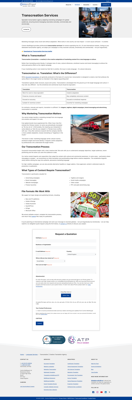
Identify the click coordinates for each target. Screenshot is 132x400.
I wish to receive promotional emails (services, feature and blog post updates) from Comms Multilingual (65, 310)
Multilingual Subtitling (49, 381)
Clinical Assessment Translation (75, 366)
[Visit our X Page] (110, 392)
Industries (86, 4)
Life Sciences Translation (74, 369)
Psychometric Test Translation (75, 375)
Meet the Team (95, 363)
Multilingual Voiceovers (49, 378)
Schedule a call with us (97, 380)
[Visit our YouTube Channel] (101, 392)
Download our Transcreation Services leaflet (38, 51)
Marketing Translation (73, 372)
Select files (66, 295)
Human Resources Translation (75, 381)
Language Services (32, 354)
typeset (33, 216)
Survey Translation (72, 378)
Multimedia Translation (49, 372)
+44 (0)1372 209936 (26, 363)
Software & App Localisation (75, 386)
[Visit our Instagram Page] (97, 392)
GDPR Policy (71, 398)
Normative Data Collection (50, 389)
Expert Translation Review (50, 384)
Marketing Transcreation (50, 369)
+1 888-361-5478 (25, 364)
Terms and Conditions (81, 398)
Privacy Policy (63, 398)
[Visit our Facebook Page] (93, 392)
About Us (68, 4)
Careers (95, 4)
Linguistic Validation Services (51, 386)
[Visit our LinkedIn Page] (106, 392)
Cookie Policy (92, 398)
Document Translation (49, 363)
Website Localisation (49, 366)
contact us (63, 224)
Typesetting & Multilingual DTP (51, 375)
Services (77, 4)
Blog (92, 369)
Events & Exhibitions (96, 366)
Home (22, 354)
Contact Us (106, 4)
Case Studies (94, 372)
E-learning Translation (73, 384)
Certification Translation (73, 363)
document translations (32, 77)
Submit (39, 323)
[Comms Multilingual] (28, 4)
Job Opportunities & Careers (27, 386)
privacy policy (44, 314)
